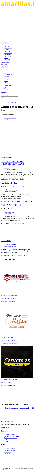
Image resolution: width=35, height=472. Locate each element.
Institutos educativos (10, 191)
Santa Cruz (7, 85)
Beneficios (7, 452)
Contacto (7, 441)
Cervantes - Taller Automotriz (9, 379)
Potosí (6, 82)
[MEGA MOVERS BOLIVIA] (17, 294)
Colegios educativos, (10, 190)
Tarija (6, 89)
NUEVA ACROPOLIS (11, 205)
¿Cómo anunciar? (9, 450)
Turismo (6, 46)
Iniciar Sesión (8, 453)
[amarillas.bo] (5, 427)
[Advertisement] (17, 24)
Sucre (6, 87)
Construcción (8, 53)
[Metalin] (4, 64)
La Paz (6, 76)
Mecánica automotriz (7, 382)
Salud (6, 58)
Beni (5, 73)
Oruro (6, 79)
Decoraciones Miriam (7, 337)
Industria (7, 51)
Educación (7, 56)
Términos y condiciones (11, 436)
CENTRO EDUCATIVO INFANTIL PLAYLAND (12, 162)
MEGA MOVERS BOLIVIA (9, 295)
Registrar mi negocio (7, 421)
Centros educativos (10, 118)
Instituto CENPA (9, 183)
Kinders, (7, 168)
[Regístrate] (17, 92)
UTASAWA (6, 240)
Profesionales (8, 54)
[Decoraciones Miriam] (17, 335)
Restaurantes (8, 48)
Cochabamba (8, 74)
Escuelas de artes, (9, 212)
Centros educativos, (10, 244)
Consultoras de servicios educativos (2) (19, 408)
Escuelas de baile (9, 214)
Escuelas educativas (10, 246)
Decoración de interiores (8, 340)
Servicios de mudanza (7, 298)
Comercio (7, 49)
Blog (5, 439)
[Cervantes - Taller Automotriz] (17, 377)
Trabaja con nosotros (10, 438)
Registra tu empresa (10, 102)
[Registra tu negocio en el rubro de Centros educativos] (7, 157)
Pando (6, 81)
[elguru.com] (5, 62)
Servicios (7, 59)
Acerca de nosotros (10, 434)
